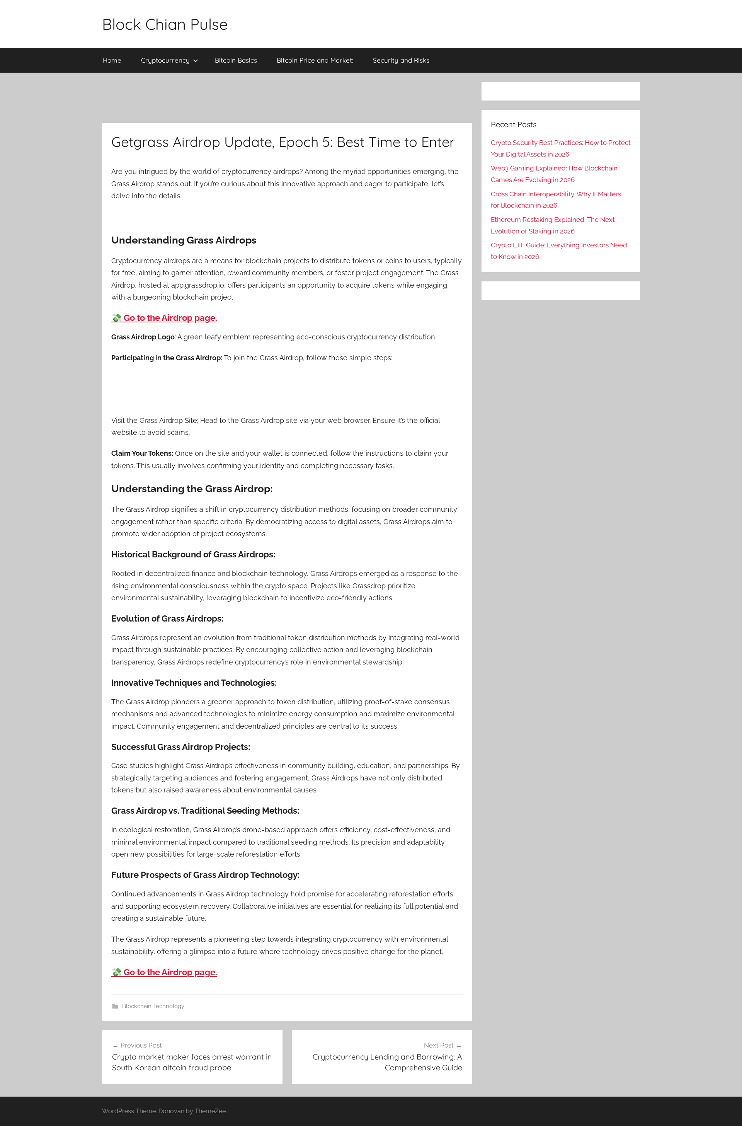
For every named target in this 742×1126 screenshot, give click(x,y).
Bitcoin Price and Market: (315, 60)
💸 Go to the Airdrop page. (164, 318)
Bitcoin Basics (236, 60)
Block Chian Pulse (165, 24)
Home (112, 60)
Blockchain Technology (153, 1006)
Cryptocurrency (165, 60)
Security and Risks (401, 60)
